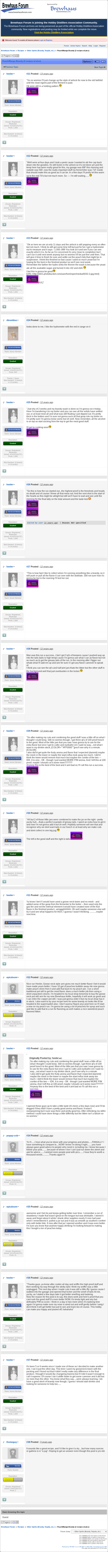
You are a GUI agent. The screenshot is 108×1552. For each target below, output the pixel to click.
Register (49, 40)
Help (90, 46)
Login (41, 40)
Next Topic (99, 67)
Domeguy (11, 1442)
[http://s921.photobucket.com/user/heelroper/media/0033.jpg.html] (32, 507)
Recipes (21, 51)
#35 (28, 1207)
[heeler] (13, 93)
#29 (28, 731)
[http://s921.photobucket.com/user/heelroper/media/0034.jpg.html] (32, 773)
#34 (28, 1135)
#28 (28, 649)
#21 (28, 74)
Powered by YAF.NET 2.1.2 (70, 1547)
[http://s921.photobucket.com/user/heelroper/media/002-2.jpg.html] (32, 94)
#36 (28, 1278)
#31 (28, 895)
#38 (28, 1442)
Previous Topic (11, 67)
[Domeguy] (13, 1458)
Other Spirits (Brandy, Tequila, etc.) (41, 51)
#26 (28, 484)
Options (87, 61)
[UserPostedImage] (32, 282)
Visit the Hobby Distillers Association (54, 32)
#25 (28, 402)
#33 (28, 1048)
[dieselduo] (13, 340)
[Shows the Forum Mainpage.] (17, 17)
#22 (28, 156)
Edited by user (35, 523)
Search (84, 46)
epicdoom (11, 977)
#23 (28, 238)
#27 (28, 566)
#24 (28, 320)
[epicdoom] (13, 993)
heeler (9, 74)
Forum (66, 46)
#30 (28, 813)
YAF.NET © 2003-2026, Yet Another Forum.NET (93, 1547)
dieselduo (11, 320)
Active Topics (75, 46)
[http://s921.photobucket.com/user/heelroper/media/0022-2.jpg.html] (32, 184)
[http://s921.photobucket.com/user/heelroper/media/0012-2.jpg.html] (32, 436)
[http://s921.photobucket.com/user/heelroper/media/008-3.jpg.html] (32, 680)
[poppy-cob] (13, 1152)
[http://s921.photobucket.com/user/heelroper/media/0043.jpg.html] (32, 515)
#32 (28, 977)
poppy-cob (12, 1135)
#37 (28, 1360)
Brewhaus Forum (8, 51)
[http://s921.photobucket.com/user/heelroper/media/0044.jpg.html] (76, 839)
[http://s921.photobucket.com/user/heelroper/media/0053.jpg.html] (32, 586)
